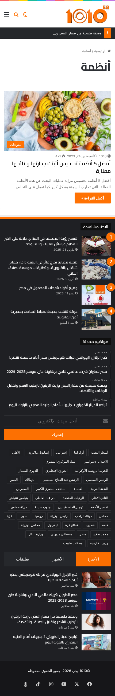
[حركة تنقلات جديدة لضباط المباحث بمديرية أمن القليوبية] (96, 319)
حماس (103, 516)
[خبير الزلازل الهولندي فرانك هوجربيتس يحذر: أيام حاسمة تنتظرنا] (96, 580)
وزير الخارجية (99, 543)
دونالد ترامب (83, 516)
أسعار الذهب (99, 452)
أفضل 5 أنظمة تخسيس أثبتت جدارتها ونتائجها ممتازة (61, 167)
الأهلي (16, 452)
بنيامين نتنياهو (19, 498)
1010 (103, 156)
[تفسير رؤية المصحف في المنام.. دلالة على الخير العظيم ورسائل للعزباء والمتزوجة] (96, 246)
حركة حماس (19, 507)
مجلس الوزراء (30, 525)
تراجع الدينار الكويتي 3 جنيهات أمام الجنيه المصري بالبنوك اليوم (45, 639)
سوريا (23, 516)
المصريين (22, 489)
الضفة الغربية (99, 489)
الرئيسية (101, 51)
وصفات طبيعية (73, 543)
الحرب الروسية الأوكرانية (91, 471)
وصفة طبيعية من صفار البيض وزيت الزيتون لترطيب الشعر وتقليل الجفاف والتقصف (44, 619)
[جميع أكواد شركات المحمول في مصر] (96, 295)
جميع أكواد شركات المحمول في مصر (48, 287)
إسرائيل (61, 452)
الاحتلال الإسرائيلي (96, 461)
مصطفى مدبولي (61, 534)
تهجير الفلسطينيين (70, 507)
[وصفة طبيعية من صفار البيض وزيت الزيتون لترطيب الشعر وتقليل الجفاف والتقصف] (96, 622)
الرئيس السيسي (97, 480)
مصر (83, 534)
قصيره (90, 525)
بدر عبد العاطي (45, 498)
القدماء (78, 489)
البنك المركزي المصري (61, 461)
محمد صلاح (100, 534)
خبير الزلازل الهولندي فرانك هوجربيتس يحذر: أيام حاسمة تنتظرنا (44, 577)
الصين (14, 480)
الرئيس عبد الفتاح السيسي (61, 480)
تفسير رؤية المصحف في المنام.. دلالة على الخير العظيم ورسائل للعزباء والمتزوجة (41, 241)
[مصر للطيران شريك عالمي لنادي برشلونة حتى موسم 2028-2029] (96, 601)
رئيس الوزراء (59, 516)
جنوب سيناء (43, 507)
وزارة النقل (35, 534)
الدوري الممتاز (28, 471)
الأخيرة (93, 559)
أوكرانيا (79, 452)
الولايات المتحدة (73, 498)
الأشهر (58, 559)
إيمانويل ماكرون (38, 452)
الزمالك (30, 480)
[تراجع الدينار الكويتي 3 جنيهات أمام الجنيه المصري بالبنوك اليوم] (96, 642)
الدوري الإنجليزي (56, 471)
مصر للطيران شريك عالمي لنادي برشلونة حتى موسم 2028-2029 (43, 597)
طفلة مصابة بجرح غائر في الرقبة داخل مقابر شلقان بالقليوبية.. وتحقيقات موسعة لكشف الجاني (43, 268)
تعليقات (22, 559)
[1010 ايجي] (88, 14)
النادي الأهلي (99, 498)
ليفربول (52, 525)
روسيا (39, 516)
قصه (105, 525)
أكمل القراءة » (92, 198)
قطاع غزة (71, 525)
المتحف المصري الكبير (51, 489)
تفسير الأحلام (99, 507)
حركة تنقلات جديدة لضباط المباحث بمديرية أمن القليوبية (44, 314)
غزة (9, 516)
